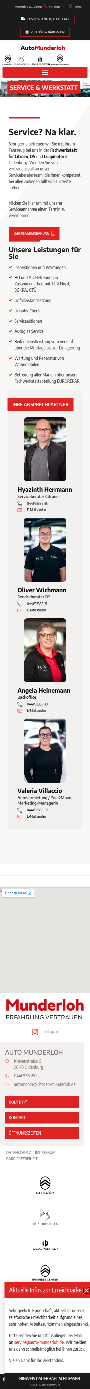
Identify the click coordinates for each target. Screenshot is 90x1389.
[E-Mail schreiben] (65, 6)
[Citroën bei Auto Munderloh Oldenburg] (7, 60)
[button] (45, 72)
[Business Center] (60, 59)
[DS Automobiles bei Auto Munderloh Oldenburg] (21, 60)
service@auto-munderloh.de (39, 1342)
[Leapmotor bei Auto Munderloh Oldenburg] (40, 61)
